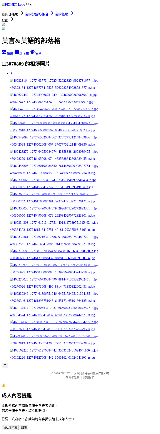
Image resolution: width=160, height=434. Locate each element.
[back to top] (5, 365)
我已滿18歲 (10, 427)
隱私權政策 (72, 377)
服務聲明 (88, 377)
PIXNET (65, 373)
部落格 (24, 53)
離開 (24, 427)
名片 (38, 53)
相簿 (10, 53)
